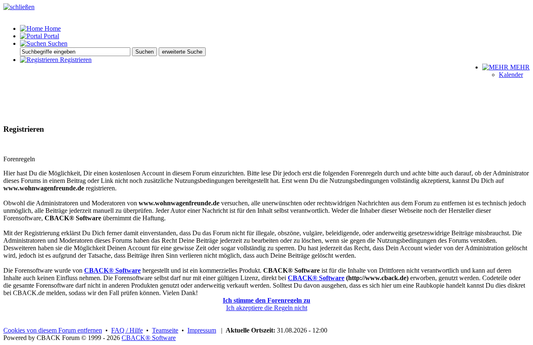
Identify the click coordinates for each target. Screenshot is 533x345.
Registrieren (75, 59)
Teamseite (165, 330)
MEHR (519, 67)
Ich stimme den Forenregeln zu (266, 300)
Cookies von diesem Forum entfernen (52, 330)
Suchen (56, 43)
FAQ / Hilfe (127, 330)
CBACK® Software (112, 270)
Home (52, 28)
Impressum (201, 330)
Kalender (511, 74)
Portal (50, 35)
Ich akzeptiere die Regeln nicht (266, 307)
